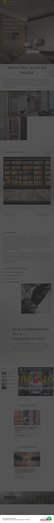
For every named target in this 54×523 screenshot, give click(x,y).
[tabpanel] (35, 381)
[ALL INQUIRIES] (49, 518)
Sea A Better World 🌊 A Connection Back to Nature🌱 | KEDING (11, 383)
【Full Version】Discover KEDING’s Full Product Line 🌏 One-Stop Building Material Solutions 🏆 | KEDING (10, 372)
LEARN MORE (10, 45)
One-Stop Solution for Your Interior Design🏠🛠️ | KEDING (10, 376)
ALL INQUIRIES (44, 518)
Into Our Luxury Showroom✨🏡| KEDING (10, 380)
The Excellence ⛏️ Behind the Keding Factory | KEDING (11, 387)
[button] (19, 3)
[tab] (9, 373)
